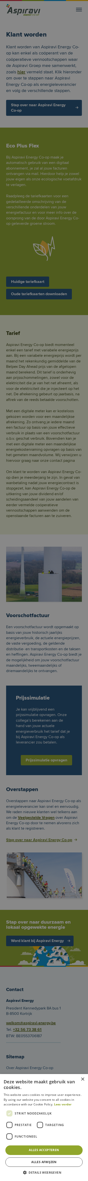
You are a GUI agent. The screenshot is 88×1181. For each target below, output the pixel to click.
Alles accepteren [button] (44, 1150)
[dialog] (44, 590)
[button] (44, 1172)
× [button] (82, 1079)
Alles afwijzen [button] (44, 1162)
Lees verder (63, 1104)
